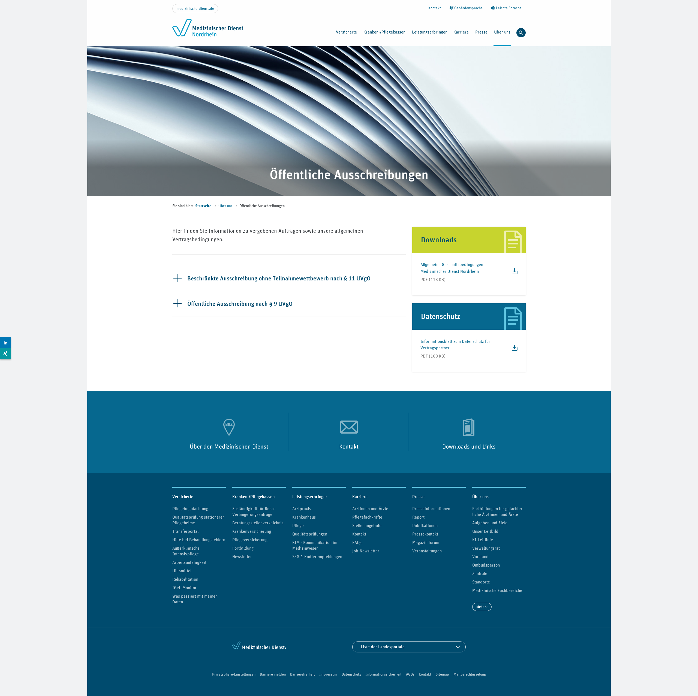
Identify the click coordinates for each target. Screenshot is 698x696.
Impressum (328, 674)
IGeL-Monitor (184, 587)
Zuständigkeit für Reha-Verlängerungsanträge (253, 511)
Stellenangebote (366, 525)
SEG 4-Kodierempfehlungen (317, 556)
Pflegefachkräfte (367, 517)
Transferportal (185, 531)
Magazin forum (425, 542)
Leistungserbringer (309, 497)
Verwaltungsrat (486, 548)
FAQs (357, 542)
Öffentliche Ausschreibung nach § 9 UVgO (240, 303)
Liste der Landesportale (383, 647)
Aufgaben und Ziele (489, 522)
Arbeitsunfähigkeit (189, 562)
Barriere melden (273, 674)
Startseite (203, 206)
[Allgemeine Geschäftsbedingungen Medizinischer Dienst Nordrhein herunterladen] (512, 274)
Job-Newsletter (365, 550)
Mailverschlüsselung (469, 674)
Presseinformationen (431, 508)
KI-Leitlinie (482, 539)
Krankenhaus (304, 517)
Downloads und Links (469, 446)
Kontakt (434, 7)
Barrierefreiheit (302, 674)
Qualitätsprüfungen (309, 534)
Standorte (481, 582)
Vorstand (480, 556)
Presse (418, 497)
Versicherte (182, 497)
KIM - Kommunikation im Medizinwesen (314, 545)
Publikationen (425, 525)
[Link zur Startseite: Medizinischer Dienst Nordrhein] (207, 31)
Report (418, 517)
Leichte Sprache (508, 7)
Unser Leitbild (485, 531)
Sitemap (442, 674)
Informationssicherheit (383, 674)
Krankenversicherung (251, 531)
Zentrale (479, 573)
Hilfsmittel (181, 570)
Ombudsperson (486, 565)
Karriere (360, 497)
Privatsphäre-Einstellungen (233, 674)
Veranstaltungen (427, 550)
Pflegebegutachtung (190, 508)
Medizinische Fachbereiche (497, 590)
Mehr (480, 606)
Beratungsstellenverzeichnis (258, 522)
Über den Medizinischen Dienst (229, 446)
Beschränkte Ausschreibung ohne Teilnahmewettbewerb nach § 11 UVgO (279, 278)
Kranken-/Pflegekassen (253, 497)
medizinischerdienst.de (195, 8)
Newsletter (242, 556)
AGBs (410, 674)
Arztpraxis (301, 508)
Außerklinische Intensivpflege (186, 550)
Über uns (225, 206)
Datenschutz (351, 674)
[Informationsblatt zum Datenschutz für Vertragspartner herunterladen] (512, 350)
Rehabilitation (185, 579)
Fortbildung (243, 548)
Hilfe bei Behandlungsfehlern (198, 539)
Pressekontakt (425, 534)
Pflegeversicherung (249, 539)
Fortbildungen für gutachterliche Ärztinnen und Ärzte (498, 511)
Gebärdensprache (468, 7)
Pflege (298, 525)
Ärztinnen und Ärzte (370, 508)
